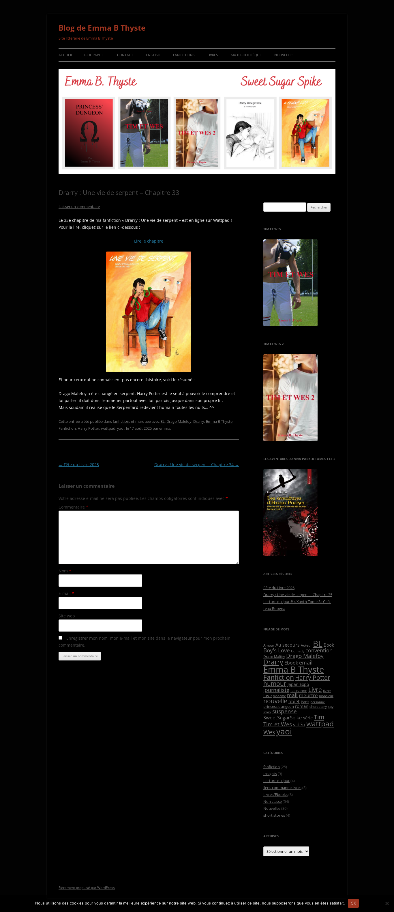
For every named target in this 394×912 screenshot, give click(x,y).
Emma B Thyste (219, 421)
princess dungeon (278, 706)
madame (279, 696)
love (267, 695)
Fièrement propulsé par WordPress (87, 887)
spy (330, 706)
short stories (274, 815)
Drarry (198, 421)
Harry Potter (88, 428)
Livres (212, 55)
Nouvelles (284, 55)
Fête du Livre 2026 (278, 587)
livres (327, 691)
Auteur (306, 645)
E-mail (66, 593)
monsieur (326, 696)
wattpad (108, 428)
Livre (315, 690)
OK (353, 903)
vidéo (299, 724)
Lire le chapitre (148, 241)
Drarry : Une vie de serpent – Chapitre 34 (196, 464)
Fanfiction (67, 428)
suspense (284, 711)
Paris (305, 701)
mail (292, 695)
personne (317, 702)
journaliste (276, 689)
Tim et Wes (277, 724)
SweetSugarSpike (282, 717)
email (306, 662)
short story (318, 706)
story (267, 712)
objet (294, 701)
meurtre (308, 695)
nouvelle (275, 701)
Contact (125, 55)
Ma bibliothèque (246, 55)
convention (319, 650)
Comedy (297, 651)
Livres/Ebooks (275, 794)
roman (301, 706)
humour (274, 684)
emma (164, 428)
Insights (270, 773)
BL (162, 421)
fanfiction (121, 421)
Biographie (94, 55)
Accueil (66, 55)
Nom (65, 571)
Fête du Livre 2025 (79, 464)
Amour (268, 645)
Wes (269, 732)
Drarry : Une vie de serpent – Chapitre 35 (297, 594)
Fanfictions (184, 55)
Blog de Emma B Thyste (102, 28)
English (153, 55)
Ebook (291, 663)
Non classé (272, 801)
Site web (67, 616)
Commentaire (73, 507)
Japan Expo (298, 684)
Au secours (287, 645)
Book (329, 645)
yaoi (120, 428)
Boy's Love (276, 650)
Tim (319, 717)
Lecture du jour (276, 780)
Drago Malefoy (179, 421)
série (308, 718)
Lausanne (298, 690)
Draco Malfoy (274, 656)
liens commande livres (282, 787)
